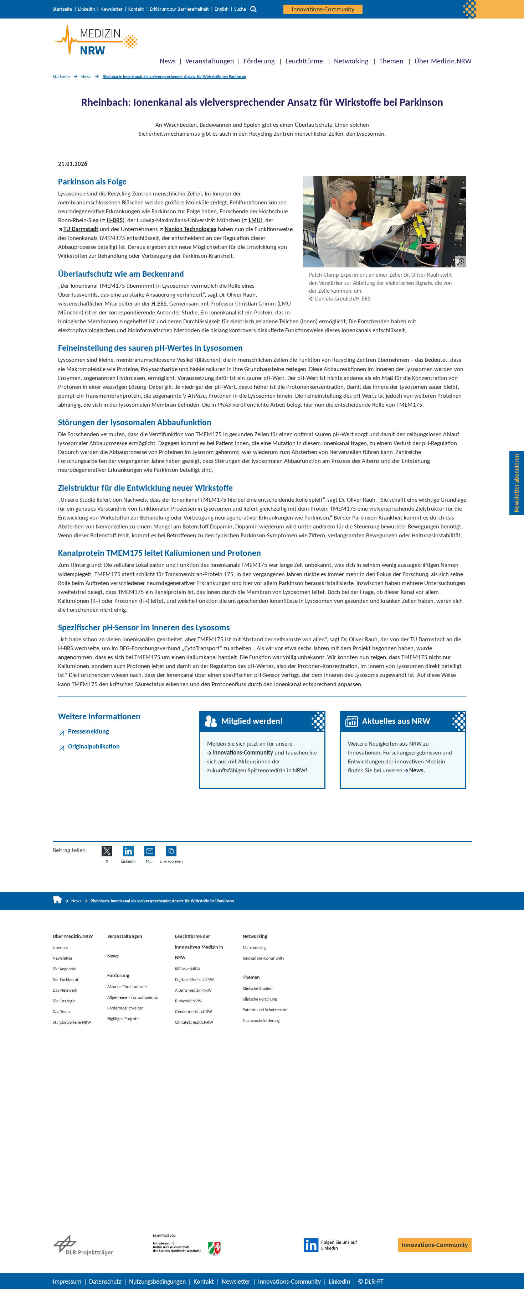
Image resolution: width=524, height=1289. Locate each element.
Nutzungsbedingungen (157, 1281)
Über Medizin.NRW (443, 61)
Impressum (67, 1281)
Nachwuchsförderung (261, 1020)
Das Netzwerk (65, 989)
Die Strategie (64, 1000)
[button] (171, 851)
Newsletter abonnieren (516, 483)
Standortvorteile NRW (72, 1021)
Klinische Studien (257, 988)
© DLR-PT (371, 1281)
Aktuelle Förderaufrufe (127, 986)
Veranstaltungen (209, 61)
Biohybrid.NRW (188, 1000)
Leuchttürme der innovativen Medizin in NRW (199, 947)
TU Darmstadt (80, 229)
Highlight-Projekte (123, 1018)
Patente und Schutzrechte (265, 1009)
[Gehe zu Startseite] (57, 901)
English (221, 9)
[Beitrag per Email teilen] (149, 851)
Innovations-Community (323, 9)
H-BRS (115, 220)
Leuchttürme (304, 61)
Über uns (60, 947)
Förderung (259, 61)
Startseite (62, 9)
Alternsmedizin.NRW (193, 989)
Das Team (61, 1011)
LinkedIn (86, 9)
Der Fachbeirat (65, 979)
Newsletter (112, 9)
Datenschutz (105, 1281)
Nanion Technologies (190, 229)
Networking (351, 61)
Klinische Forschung (260, 998)
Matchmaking (255, 947)
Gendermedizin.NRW (193, 1011)
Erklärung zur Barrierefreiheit (179, 9)
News (168, 61)
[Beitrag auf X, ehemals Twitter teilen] (107, 851)
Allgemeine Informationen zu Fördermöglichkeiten (132, 1002)
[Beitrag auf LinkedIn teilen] (128, 851)
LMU (255, 220)
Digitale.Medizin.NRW (194, 979)
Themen (391, 61)
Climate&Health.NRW (194, 1021)
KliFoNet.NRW (187, 968)
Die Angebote (64, 968)
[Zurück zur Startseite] (95, 39)
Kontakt (136, 9)
